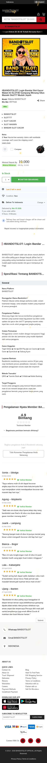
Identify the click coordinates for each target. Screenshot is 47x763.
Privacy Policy (16, 759)
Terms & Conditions (29, 759)
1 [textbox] (5, 180)
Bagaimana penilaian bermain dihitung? (22, 430)
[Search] (40, 19)
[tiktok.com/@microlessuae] (38, 740)
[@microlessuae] (22, 740)
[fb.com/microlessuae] (30, 740)
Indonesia (9, 2)
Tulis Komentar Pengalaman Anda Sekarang (24, 453)
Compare (17, 149)
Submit (40, 620)
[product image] (21, 57)
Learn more (6, 143)
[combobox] (39, 2)
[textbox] (39, 2)
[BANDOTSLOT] (10, 11)
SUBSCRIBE (37, 717)
